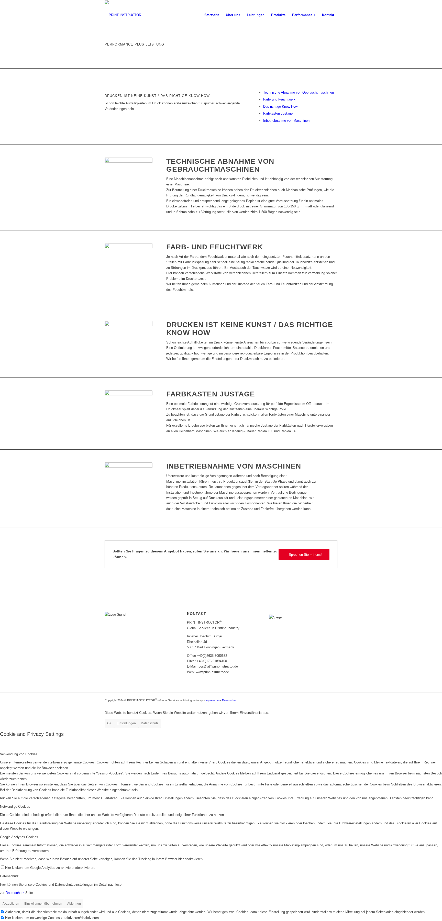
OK (109, 723)
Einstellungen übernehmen (43, 903)
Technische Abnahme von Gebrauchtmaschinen (298, 92)
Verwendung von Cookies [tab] (18, 754)
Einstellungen (126, 723)
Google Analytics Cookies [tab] (19, 837)
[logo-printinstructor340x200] (123, 15)
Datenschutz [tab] (9, 876)
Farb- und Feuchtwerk (279, 99)
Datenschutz (230, 700)
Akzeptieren (11, 903)
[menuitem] (212, 15)
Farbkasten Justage (278, 113)
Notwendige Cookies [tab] (15, 806)
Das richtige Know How (280, 106)
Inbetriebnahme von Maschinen (286, 121)
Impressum (212, 700)
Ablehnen (74, 903)
